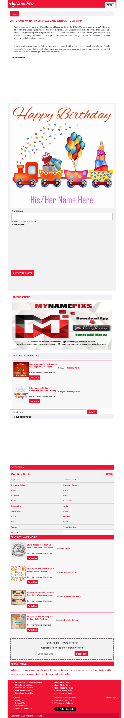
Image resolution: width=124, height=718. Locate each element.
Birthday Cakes (18, 485)
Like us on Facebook (63, 700)
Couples (15, 495)
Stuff (65, 522)
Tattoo (14, 527)
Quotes (66, 516)
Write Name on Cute (23, 685)
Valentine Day (69, 527)
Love (65, 511)
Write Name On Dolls (24, 687)
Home (14, 14)
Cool (65, 490)
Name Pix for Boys (62, 682)
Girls (65, 506)
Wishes (14, 532)
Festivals (67, 501)
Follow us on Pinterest (63, 703)
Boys (13, 490)
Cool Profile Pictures (63, 693)
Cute (65, 495)
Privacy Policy (21, 705)
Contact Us (20, 703)
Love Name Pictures (24, 690)
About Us (19, 700)
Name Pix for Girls (62, 685)
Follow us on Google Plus (65, 697)
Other (13, 516)
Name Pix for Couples (63, 687)
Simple (14, 522)
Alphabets (16, 480)
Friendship (16, 506)
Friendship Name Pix (24, 693)
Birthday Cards (73, 367)
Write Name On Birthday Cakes (28, 682)
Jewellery (15, 511)
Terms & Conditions (23, 708)
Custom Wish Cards (63, 690)
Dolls (13, 501)
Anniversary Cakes (72, 480)
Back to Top (110, 697)
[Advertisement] (62, 81)
